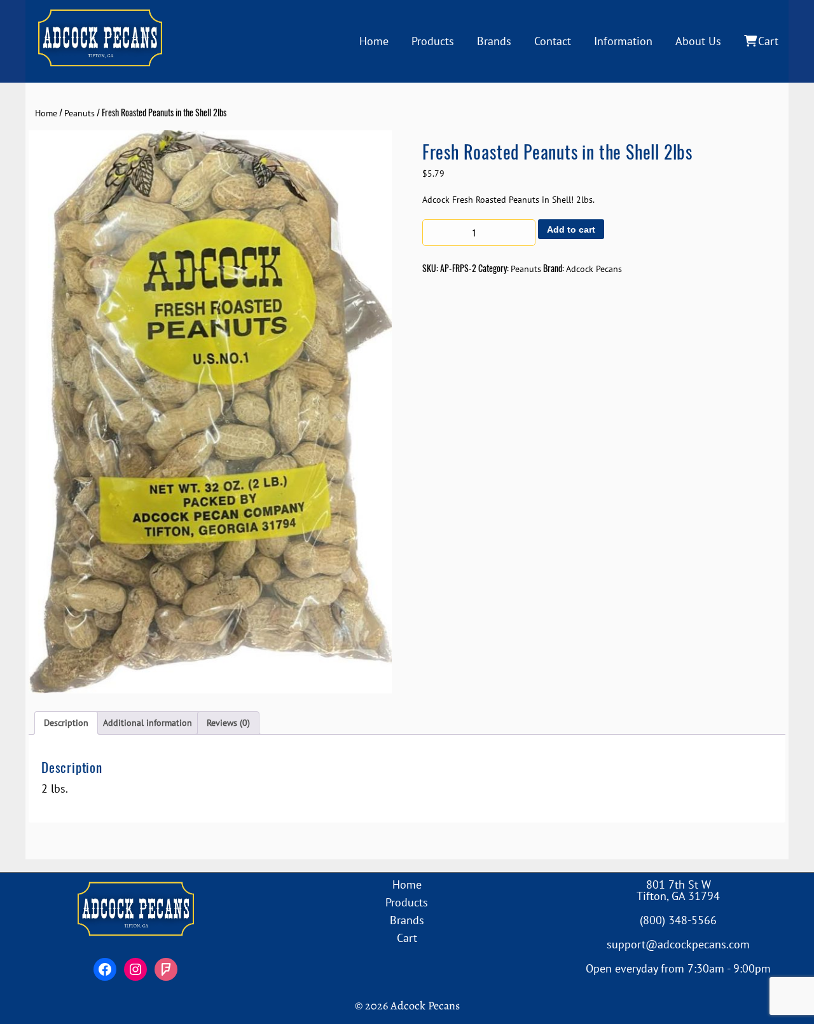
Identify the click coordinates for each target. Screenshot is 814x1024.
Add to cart (571, 229)
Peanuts (79, 113)
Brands (494, 41)
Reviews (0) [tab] (228, 722)
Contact (552, 41)
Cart (768, 41)
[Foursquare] (166, 969)
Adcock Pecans (594, 269)
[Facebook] (104, 969)
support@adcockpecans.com (678, 944)
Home (374, 41)
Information (623, 41)
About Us (698, 41)
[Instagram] (135, 969)
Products (432, 41)
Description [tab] (66, 722)
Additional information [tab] (147, 722)
